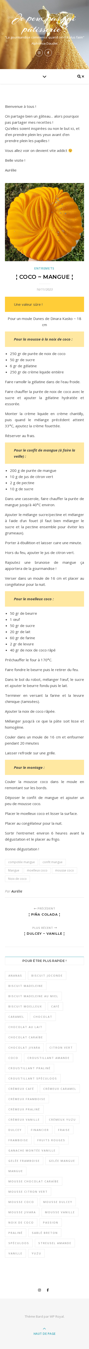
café (55, 1006)
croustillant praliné (29, 1068)
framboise (18, 1140)
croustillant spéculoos (32, 1078)
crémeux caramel (59, 1089)
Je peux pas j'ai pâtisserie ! (45, 23)
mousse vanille (60, 1212)
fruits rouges (51, 1140)
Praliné (15, 1233)
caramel (16, 1016)
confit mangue (53, 862)
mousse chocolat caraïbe (33, 1181)
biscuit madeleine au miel (33, 996)
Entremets (44, 268)
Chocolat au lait (25, 1027)
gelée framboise (24, 1161)
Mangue (13, 870)
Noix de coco (17, 879)
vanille (15, 1253)
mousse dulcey (57, 1202)
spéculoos (18, 1243)
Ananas (15, 975)
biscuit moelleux (25, 1006)
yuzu (36, 1253)
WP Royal (57, 1316)
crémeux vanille (24, 1119)
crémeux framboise (26, 1099)
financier (40, 1130)
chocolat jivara (24, 1047)
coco (13, 1058)
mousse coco (64, 870)
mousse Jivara (22, 1212)
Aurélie (16, 891)
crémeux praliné (24, 1109)
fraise (64, 1130)
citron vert (61, 1047)
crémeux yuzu (62, 1119)
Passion (50, 1222)
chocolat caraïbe (25, 1037)
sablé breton (45, 1233)
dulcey (15, 1130)
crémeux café (21, 1089)
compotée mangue (21, 862)
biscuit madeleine (25, 986)
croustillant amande (48, 1058)
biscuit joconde (47, 975)
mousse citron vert (28, 1191)
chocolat (42, 1016)
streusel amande (54, 1243)
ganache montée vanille (32, 1150)
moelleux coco (37, 870)
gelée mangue (62, 1161)
